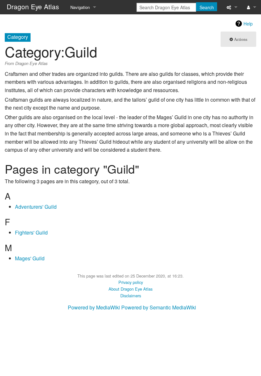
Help (248, 23)
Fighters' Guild (31, 232)
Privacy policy (130, 282)
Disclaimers (130, 296)
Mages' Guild (30, 258)
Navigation (80, 7)
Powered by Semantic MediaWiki (158, 307)
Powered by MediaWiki (94, 307)
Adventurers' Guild (36, 206)
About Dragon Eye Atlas (130, 289)
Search (207, 7)
